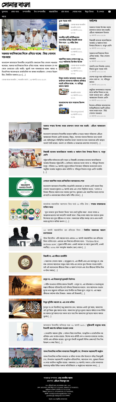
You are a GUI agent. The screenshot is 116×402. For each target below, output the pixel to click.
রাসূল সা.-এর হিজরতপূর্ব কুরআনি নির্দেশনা (59, 279)
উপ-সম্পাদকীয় (39, 11)
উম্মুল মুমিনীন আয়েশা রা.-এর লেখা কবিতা (59, 302)
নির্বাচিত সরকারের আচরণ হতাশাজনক (74, 232)
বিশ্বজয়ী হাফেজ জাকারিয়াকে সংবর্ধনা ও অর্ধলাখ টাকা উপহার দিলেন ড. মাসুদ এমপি (100, 43)
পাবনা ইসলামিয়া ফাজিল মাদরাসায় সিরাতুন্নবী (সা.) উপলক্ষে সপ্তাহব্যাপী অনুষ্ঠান (73, 351)
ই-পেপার (100, 11)
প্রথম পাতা (15, 11)
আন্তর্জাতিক (53, 11)
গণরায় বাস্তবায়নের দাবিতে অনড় (74, 205)
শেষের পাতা (76, 11)
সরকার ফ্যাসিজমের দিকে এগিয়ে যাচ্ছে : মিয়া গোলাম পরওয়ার (29, 55)
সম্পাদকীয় (26, 11)
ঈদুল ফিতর (89, 11)
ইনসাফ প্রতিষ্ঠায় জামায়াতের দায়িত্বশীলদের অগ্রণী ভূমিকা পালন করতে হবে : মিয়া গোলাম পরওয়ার (99, 109)
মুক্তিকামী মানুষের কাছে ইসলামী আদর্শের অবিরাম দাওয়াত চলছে (74, 327)
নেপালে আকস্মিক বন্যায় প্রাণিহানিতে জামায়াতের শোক (63, 181)
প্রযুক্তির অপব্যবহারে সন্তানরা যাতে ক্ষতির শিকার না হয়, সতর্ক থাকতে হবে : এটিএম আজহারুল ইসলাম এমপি (100, 93)
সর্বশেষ (93, 21)
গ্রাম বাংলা (65, 11)
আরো (4, 16)
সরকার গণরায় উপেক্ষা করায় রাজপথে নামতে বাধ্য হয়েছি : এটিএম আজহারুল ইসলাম (100, 30)
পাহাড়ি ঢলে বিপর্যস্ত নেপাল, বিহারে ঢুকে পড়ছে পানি (99, 68)
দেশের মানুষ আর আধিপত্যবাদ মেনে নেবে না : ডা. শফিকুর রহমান (100, 79)
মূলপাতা (5, 11)
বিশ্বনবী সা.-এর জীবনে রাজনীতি (55, 256)
